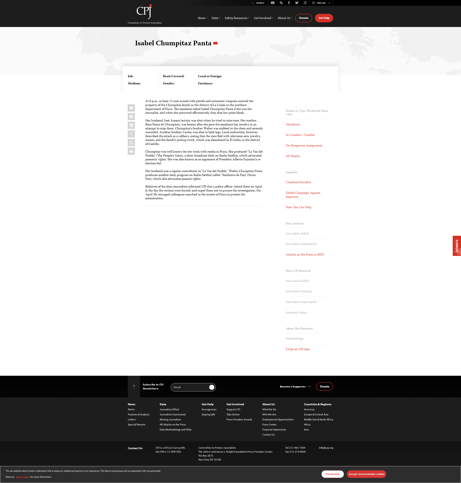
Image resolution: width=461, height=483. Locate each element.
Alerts (131, 409)
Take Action (233, 414)
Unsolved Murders (298, 182)
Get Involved (235, 404)
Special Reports (137, 424)
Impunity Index (296, 312)
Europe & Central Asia (316, 414)
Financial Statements (274, 429)
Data (163, 404)
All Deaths (293, 156)
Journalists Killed (297, 233)
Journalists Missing (299, 291)
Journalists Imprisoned (301, 244)
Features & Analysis (138, 414)
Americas (309, 409)
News (131, 404)
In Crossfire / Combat (300, 135)
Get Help (324, 18)
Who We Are (269, 414)
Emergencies (209, 409)
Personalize (333, 474)
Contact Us (268, 434)
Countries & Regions (317, 404)
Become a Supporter (293, 386)
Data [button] (215, 18)
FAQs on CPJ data (298, 349)
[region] (230, 474)
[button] (329, 3)
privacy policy (23, 477)
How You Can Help (299, 207)
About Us (268, 404)
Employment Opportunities (278, 419)
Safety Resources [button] (236, 18)
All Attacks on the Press (173, 424)
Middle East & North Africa (318, 419)
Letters (132, 419)
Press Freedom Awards (239, 419)
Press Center (269, 424)
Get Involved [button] (262, 18)
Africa (307, 424)
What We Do (269, 409)
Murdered (293, 124)
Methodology (295, 339)
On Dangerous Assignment (304, 145)
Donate (303, 18)
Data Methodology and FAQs (175, 429)
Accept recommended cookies (366, 474)
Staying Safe (208, 414)
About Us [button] (284, 18)
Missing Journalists (170, 419)
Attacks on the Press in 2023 (305, 255)
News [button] (201, 18)
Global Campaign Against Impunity (303, 195)
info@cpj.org (326, 447)
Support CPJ (233, 409)
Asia (306, 429)
